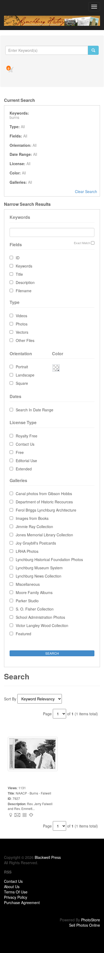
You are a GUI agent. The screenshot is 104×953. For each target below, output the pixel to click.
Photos (21, 324)
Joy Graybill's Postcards (36, 543)
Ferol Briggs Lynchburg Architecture (46, 510)
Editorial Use (26, 460)
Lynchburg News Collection (38, 576)
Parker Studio (27, 600)
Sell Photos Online (84, 925)
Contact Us (25, 444)
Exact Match (82, 243)
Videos (21, 315)
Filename (23, 290)
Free (20, 452)
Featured (23, 633)
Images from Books (32, 518)
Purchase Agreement (22, 902)
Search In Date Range (34, 409)
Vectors (22, 332)
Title (19, 274)
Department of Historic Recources (44, 501)
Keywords (24, 266)
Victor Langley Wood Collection (42, 625)
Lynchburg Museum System (39, 567)
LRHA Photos (27, 551)
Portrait (22, 366)
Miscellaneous (28, 584)
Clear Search (86, 191)
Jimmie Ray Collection (34, 526)
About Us (11, 886)
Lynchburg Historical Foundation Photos (49, 559)
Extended (24, 468)
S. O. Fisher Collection (35, 609)
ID (17, 257)
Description (25, 282)
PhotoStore (90, 919)
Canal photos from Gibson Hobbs (44, 493)
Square (22, 383)
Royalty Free (26, 435)
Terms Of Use (15, 892)
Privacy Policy (15, 897)
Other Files (25, 340)
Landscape (25, 375)
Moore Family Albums (34, 592)
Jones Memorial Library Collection (44, 534)
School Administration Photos (40, 617)
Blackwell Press (48, 857)
